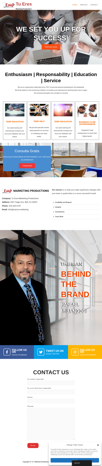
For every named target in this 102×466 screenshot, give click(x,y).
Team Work (59, 217)
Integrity (58, 207)
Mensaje (30, 406)
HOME (74, 5)
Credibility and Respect (63, 202)
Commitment (59, 212)
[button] (98, 445)
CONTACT (94, 5)
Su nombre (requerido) (35, 379)
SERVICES (83, 5)
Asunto (30, 397)
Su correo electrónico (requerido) (39, 388)
